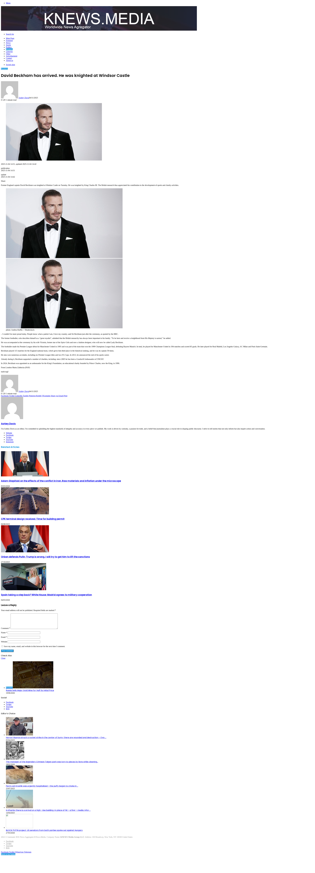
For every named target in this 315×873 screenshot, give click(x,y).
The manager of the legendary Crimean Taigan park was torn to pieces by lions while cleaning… (52, 761)
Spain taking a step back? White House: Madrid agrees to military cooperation (46, 594)
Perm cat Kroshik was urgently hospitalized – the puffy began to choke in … (42, 786)
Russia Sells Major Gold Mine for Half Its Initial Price (30, 690)
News (8, 43)
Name (4, 633)
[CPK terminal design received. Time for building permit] (25, 514)
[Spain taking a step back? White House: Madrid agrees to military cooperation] (23, 589)
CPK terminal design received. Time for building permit (32, 519)
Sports (8, 45)
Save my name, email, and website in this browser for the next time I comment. (34, 646)
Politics (9, 47)
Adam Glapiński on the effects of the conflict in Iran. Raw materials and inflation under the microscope (61, 481)
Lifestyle (9, 52)
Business (9, 49)
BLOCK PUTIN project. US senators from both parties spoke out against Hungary (44, 830)
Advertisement (11, 56)
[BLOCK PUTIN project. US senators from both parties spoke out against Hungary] (19, 828)
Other (8, 54)
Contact (9, 58)
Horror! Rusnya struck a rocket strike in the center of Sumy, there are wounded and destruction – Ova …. (56, 737)
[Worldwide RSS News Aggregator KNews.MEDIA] (99, 30)
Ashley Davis (24, 98)
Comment (5, 628)
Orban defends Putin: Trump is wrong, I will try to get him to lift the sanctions (45, 556)
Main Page (10, 38)
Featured (9, 40)
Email (4, 637)
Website (4, 642)
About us (9, 60)
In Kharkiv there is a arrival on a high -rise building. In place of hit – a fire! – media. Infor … (48, 810)
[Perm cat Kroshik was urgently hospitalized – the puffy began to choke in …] (19, 783)
